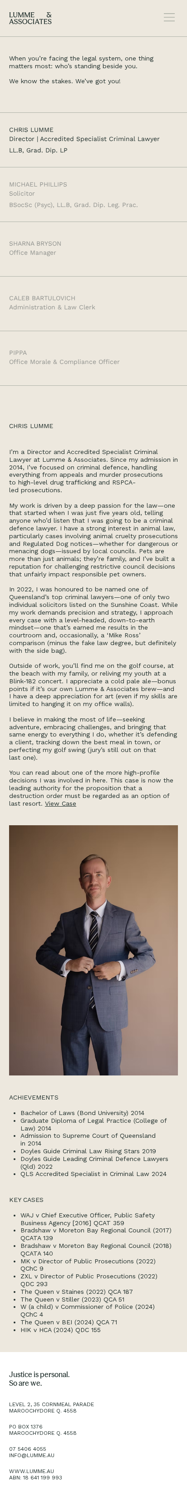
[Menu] (170, 17)
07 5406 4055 (27, 1449)
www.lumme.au (31, 1471)
